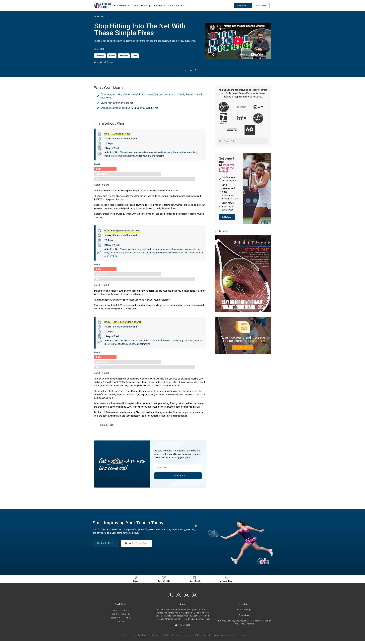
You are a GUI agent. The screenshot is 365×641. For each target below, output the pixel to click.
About (170, 5)
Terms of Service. (195, 635)
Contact (180, 5)
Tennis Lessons (120, 5)
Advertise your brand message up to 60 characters (243, 339)
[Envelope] (194, 595)
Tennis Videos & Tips (141, 5)
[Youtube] (186, 595)
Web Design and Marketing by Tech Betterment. (225, 635)
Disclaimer (244, 615)
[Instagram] (178, 595)
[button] (243, 5)
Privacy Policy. (180, 635)
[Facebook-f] (171, 595)
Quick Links (120, 604)
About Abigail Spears (103, 62)
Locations (244, 604)
